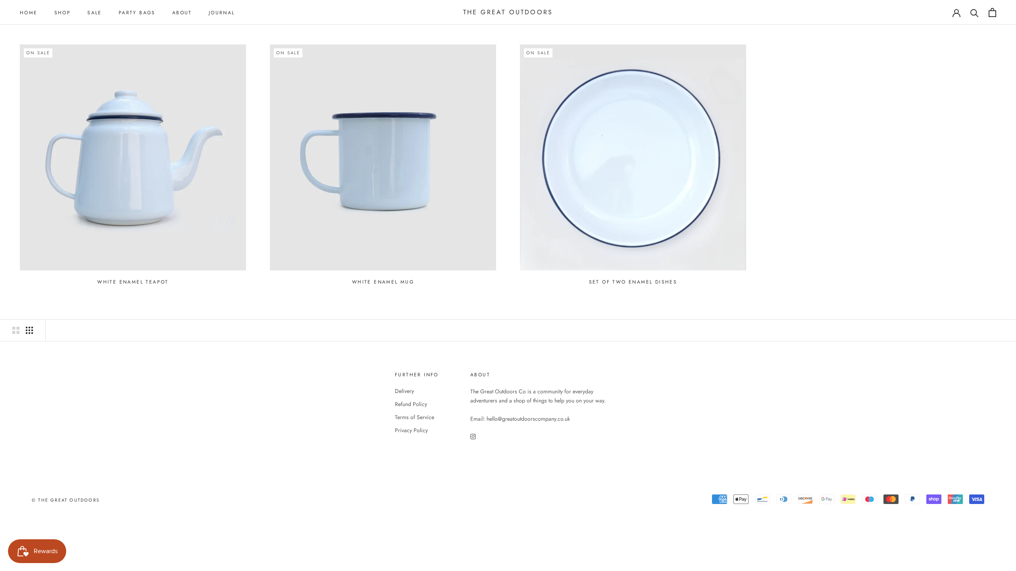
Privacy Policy (411, 430)
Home (29, 12)
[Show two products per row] (15, 330)
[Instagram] (473, 436)
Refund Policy (411, 404)
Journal (222, 12)
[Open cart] (992, 12)
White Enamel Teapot (133, 282)
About (182, 12)
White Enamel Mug (383, 282)
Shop (62, 12)
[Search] (974, 12)
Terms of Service (414, 417)
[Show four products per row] (29, 330)
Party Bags (137, 12)
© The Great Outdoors (66, 500)
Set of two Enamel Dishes (633, 282)
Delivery (404, 391)
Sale (94, 12)
